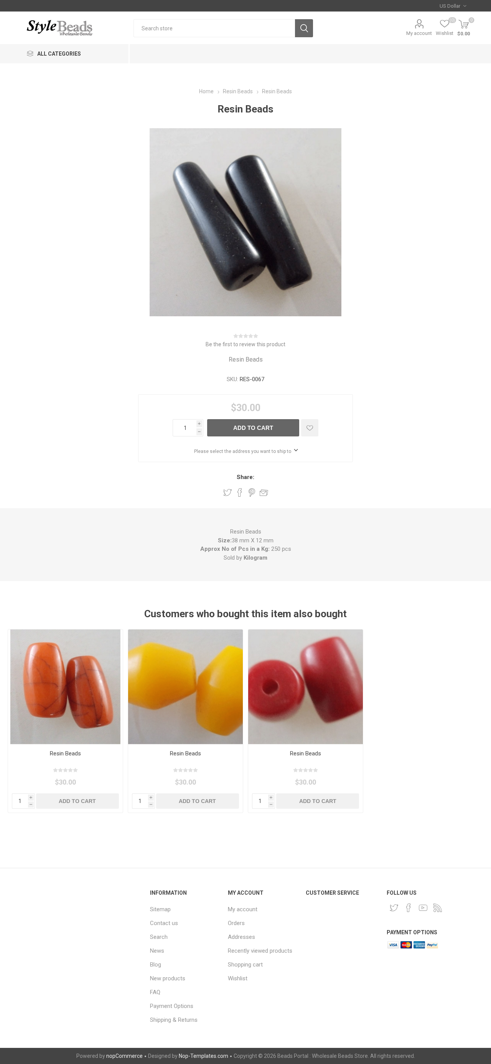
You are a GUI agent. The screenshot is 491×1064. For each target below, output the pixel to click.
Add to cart (253, 428)
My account (419, 33)
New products (167, 978)
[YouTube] (423, 908)
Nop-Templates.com (203, 1056)
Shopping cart (245, 964)
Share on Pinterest (252, 492)
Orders (236, 923)
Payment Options (171, 1006)
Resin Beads (65, 753)
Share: (245, 477)
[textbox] (214, 28)
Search (304, 28)
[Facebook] (408, 908)
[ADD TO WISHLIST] (309, 427)
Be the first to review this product (245, 344)
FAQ (155, 992)
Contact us (164, 923)
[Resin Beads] (65, 686)
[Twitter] (394, 908)
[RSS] (438, 908)
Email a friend (264, 492)
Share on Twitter (227, 492)
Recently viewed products (260, 950)
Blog (155, 964)
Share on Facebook (240, 492)
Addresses (241, 936)
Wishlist (237, 978)
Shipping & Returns (174, 1019)
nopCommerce (124, 1056)
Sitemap (160, 909)
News (157, 950)
